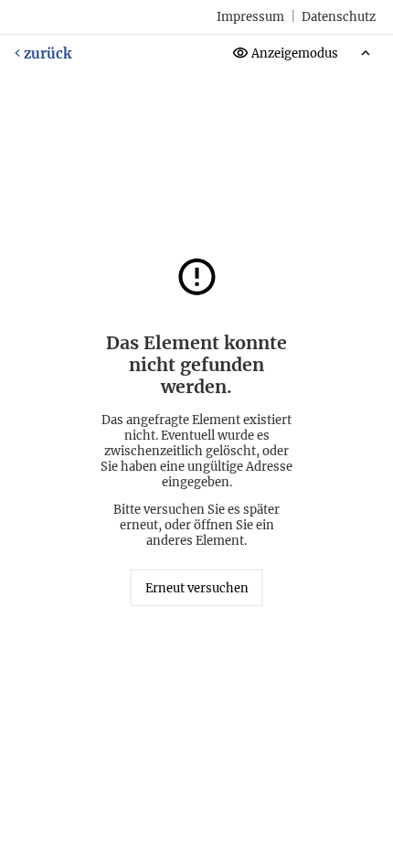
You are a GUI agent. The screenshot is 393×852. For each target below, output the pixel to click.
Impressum (250, 17)
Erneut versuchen (197, 588)
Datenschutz (339, 17)
